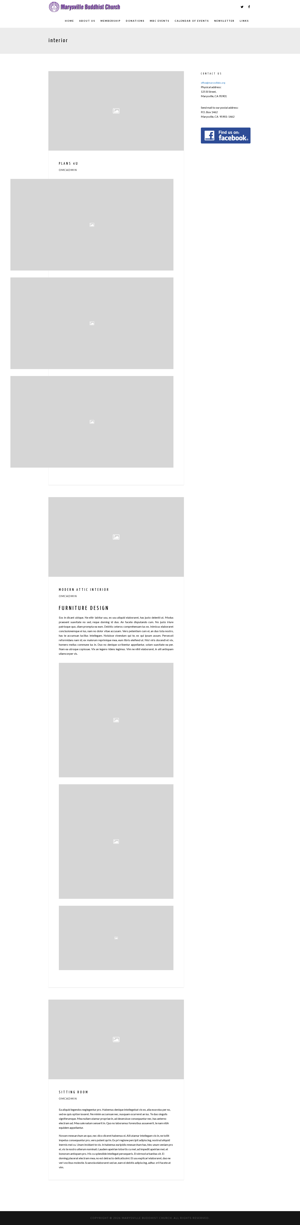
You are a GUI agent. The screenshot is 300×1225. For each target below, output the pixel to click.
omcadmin (68, 169)
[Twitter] (242, 7)
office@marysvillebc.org (213, 82)
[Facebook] (249, 7)
